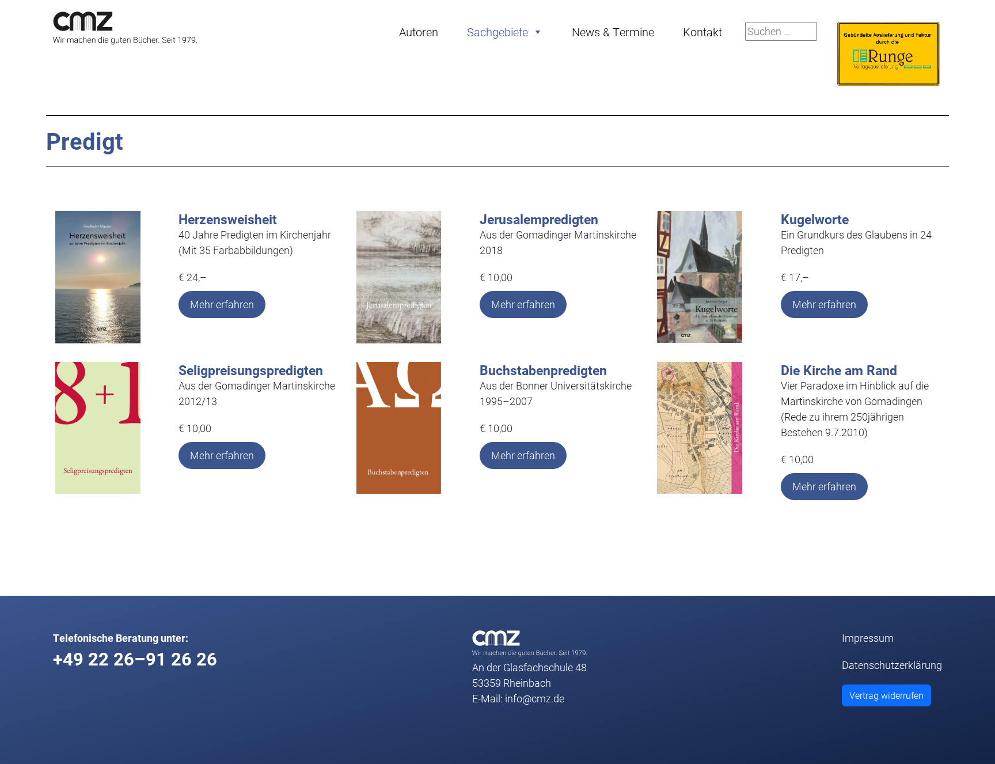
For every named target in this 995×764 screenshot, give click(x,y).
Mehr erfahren (222, 304)
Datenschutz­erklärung (892, 665)
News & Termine (613, 31)
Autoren (418, 31)
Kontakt (702, 31)
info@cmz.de (534, 698)
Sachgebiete (497, 31)
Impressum (868, 638)
